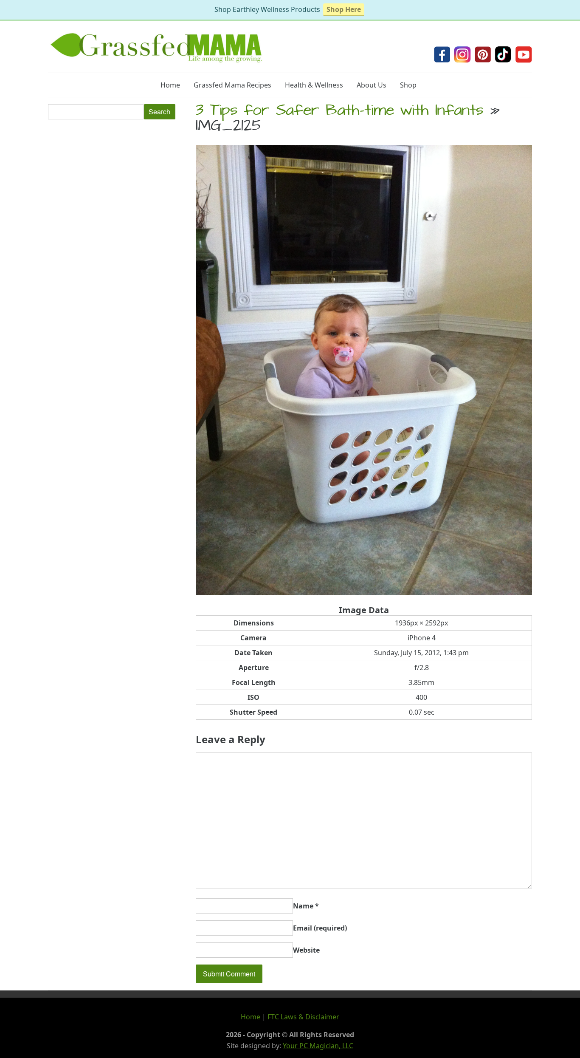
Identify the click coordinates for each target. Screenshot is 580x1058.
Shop (408, 85)
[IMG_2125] (364, 592)
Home (170, 85)
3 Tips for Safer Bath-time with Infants (339, 112)
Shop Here (344, 9)
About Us (371, 85)
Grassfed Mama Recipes (232, 85)
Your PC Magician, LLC (318, 1045)
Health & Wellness (314, 85)
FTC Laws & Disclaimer (303, 1016)
